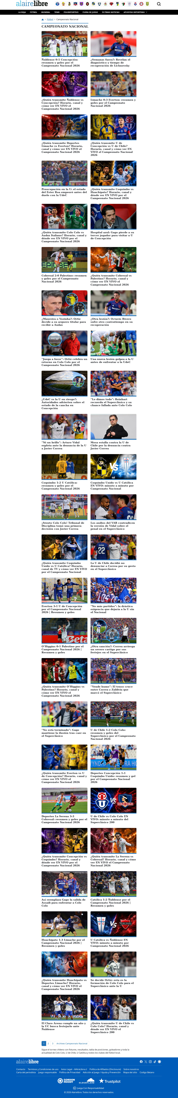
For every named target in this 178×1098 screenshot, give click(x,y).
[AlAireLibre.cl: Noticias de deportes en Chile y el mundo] (27, 1061)
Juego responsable (47, 1072)
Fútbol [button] (33, 12)
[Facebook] (141, 1061)
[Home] (32, 4)
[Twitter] (145, 1061)
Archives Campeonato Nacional (72, 1043)
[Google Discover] (159, 1061)
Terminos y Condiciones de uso (43, 1069)
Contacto (20, 1069)
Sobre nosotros (131, 1069)
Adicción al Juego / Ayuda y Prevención (102, 1072)
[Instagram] (150, 1061)
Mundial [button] (45, 12)
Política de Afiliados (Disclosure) (105, 1069)
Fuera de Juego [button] (90, 12)
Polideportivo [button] (71, 12)
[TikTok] (155, 1061)
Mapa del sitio (130, 1072)
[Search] (159, 4)
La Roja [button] (22, 12)
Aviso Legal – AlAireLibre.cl (74, 1069)
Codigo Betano (147, 1072)
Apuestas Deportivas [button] (134, 12)
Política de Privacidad (69, 1072)
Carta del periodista (26, 1072)
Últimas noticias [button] (110, 12)
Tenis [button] (57, 12)
